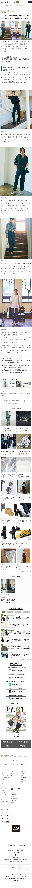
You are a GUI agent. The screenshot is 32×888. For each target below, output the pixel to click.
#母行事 (22, 403)
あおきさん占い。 (5, 809)
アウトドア (3, 794)
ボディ (12, 773)
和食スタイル (18, 872)
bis (12, 872)
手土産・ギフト (4, 801)
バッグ (2, 769)
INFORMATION (16, 852)
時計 (2, 784)
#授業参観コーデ (19, 400)
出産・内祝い (24, 771)
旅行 (2, 796)
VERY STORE (5, 812)
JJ (4, 869)
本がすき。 (24, 876)
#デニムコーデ (16, 403)
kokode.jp (7, 878)
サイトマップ (16, 857)
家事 (2, 799)
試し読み (7, 746)
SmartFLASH (15, 874)
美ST (27, 869)
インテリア (3, 792)
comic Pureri (8, 876)
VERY (14, 869)
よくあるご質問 (17, 859)
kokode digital (16, 880)
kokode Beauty (15, 878)
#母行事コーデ (7, 400)
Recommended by (24, 571)
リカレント (13, 800)
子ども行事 (23, 777)
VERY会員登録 (5, 822)
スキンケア (13, 769)
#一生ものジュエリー (9, 5)
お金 (2, 803)
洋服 (2, 773)
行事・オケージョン (11, 10)
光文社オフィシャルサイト (16, 861)
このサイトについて (10, 854)
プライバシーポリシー (21, 854)
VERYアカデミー (14, 796)
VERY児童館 (23, 766)
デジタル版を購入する (22, 742)
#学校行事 (10, 403)
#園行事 (13, 400)
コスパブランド (4, 775)
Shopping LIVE (5, 816)
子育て (22, 764)
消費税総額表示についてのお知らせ (16, 845)
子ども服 (23, 773)
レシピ (2, 790)
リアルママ (23, 781)
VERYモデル (14, 798)
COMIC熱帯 (22, 874)
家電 (2, 805)
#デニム (26, 400)
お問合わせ (25, 859)
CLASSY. (9, 869)
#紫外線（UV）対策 (23, 5)
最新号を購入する (7, 742)
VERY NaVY (4, 819)
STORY (18, 869)
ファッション (3, 10)
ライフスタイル (5, 788)
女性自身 (9, 874)
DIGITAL (17, 850)
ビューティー (14, 764)
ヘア (12, 771)
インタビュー (14, 794)
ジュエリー (3, 771)
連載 (12, 792)
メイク (12, 766)
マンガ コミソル (16, 876)
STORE (22, 850)
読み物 (12, 802)
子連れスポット (24, 769)
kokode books (23, 878)
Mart (23, 869)
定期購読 (22, 746)
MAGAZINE (11, 850)
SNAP (2, 779)
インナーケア (14, 775)
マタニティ (3, 781)
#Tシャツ (16, 5)
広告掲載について (8, 859)
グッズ (22, 775)
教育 (22, 779)
